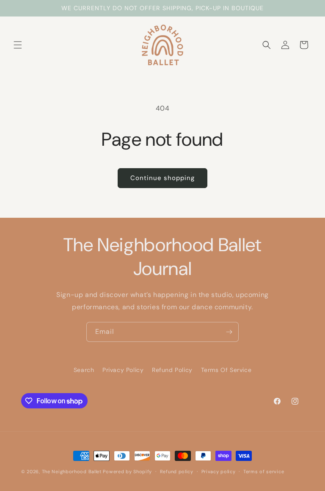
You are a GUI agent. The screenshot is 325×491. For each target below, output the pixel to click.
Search (84, 370)
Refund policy (176, 471)
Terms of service (263, 471)
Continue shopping (162, 178)
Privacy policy (218, 471)
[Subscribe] (229, 332)
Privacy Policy (122, 370)
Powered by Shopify (127, 471)
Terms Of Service (226, 370)
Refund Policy (172, 370)
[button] (17, 45)
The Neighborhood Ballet (72, 471)
